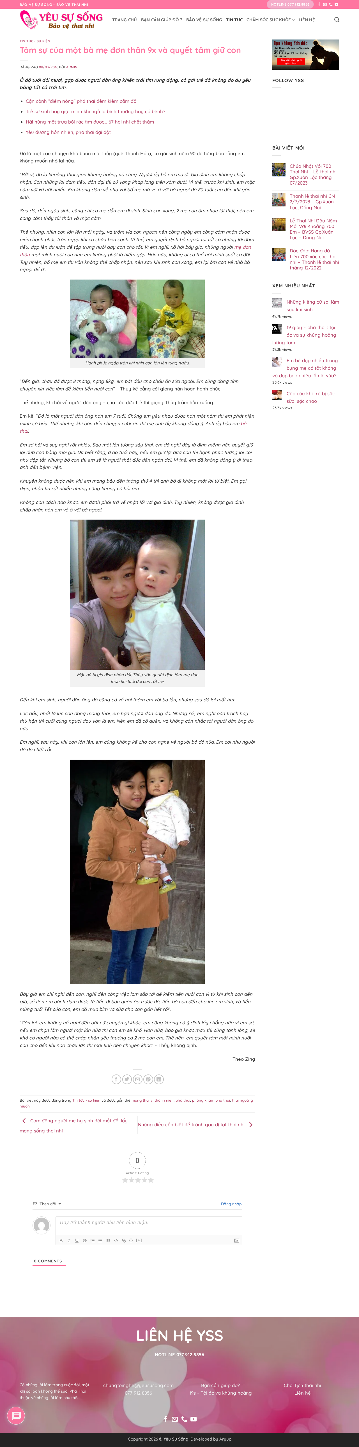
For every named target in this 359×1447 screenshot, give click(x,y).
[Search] (336, 20)
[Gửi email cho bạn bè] (138, 1079)
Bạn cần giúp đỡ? (220, 1385)
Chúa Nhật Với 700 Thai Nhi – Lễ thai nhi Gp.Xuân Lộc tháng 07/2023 (313, 174)
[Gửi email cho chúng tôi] (325, 5)
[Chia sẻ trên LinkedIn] (159, 1079)
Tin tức (234, 19)
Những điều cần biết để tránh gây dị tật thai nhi (192, 1124)
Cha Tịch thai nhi (302, 1385)
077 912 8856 (138, 1393)
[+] (139, 1240)
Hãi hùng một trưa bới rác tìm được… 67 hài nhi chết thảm (90, 122)
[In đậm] (61, 1240)
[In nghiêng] (69, 1240)
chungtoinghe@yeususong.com (138, 1385)
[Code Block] (116, 1240)
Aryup (225, 1439)
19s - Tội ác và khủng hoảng (220, 1393)
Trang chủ (124, 19)
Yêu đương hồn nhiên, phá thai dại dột (68, 132)
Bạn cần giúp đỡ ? (161, 19)
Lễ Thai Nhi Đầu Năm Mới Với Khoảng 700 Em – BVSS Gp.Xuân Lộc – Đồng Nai (313, 229)
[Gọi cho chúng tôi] (331, 5)
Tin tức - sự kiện (35, 41)
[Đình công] (85, 1240)
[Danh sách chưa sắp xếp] (100, 1240)
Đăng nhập (231, 1203)
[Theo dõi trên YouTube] (336, 5)
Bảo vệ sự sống (204, 19)
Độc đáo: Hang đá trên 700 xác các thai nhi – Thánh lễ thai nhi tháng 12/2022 (314, 259)
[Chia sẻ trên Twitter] (127, 1079)
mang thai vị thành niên (153, 1100)
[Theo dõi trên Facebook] (319, 5)
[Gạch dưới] (77, 1240)
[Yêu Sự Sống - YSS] (62, 20)
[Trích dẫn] (108, 1240)
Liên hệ (307, 19)
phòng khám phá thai (211, 1100)
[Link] (124, 1240)
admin (72, 67)
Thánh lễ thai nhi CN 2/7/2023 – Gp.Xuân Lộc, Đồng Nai (312, 201)
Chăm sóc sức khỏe (269, 19)
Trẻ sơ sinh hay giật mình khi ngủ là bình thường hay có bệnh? (95, 111)
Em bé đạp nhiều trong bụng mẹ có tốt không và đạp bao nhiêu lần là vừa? (305, 367)
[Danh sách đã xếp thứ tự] (92, 1240)
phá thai (183, 1100)
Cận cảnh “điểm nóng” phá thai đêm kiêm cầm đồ (81, 101)
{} (131, 1240)
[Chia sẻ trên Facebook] (116, 1079)
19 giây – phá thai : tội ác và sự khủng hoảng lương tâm (304, 334)
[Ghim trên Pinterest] (148, 1079)
